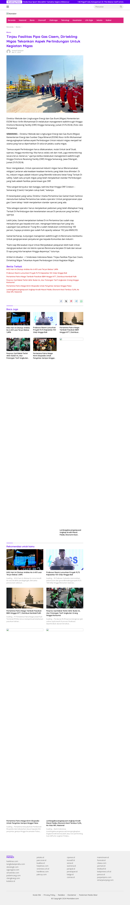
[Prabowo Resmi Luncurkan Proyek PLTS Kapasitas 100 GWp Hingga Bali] (45, 318)
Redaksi (61, 895)
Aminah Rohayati (17, 50)
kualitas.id (41, 863)
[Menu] (8, 7)
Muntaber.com (73, 898)
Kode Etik (37, 895)
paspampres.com (104, 877)
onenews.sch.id (43, 869)
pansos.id (101, 874)
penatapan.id (72, 871)
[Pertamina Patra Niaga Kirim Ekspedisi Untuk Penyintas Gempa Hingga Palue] (45, 344)
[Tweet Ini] (66, 301)
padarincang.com (13, 875)
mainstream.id (103, 857)
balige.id (70, 874)
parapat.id (71, 869)
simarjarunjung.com (105, 880)
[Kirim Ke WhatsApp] (81, 301)
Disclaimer (72, 895)
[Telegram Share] (76, 301)
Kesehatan (77, 20)
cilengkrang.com (13, 878)
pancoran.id (41, 860)
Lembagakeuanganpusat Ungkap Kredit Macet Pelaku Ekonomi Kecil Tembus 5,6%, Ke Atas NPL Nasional (42, 290)
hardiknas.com (43, 871)
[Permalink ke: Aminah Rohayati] (8, 51)
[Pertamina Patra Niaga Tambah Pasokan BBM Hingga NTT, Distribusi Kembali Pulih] (71, 318)
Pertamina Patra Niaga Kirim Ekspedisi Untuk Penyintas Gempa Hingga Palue (38, 286)
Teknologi (65, 20)
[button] (121, 7)
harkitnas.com (12, 861)
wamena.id (71, 866)
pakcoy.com (42, 874)
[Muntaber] (11, 13)
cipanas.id (71, 857)
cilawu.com (101, 863)
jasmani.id (101, 866)
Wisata (99, 20)
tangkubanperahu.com (15, 864)
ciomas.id (71, 877)
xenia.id (70, 863)
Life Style (89, 20)
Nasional (22, 20)
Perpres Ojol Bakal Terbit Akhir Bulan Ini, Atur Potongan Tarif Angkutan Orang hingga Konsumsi (42, 281)
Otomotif (42, 20)
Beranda (11, 20)
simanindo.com (12, 872)
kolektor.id (10, 881)
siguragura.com (12, 870)
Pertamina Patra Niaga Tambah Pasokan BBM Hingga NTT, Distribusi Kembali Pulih (41, 276)
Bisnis (32, 20)
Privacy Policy (49, 895)
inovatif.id (71, 860)
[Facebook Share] (61, 301)
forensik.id (101, 860)
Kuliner (109, 20)
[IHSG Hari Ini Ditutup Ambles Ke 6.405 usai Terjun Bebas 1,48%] (18, 318)
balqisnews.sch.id (104, 871)
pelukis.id (40, 857)
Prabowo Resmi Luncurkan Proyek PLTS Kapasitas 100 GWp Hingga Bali (36, 273)
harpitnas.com (42, 866)
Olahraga (53, 20)
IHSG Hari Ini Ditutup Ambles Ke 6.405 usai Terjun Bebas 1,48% (32, 269)
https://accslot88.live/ (95, 59)
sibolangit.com (12, 867)
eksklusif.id (101, 869)
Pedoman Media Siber (88, 895)
